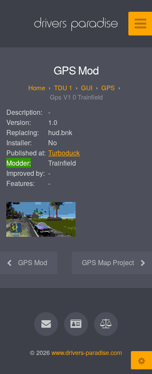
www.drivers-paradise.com (87, 352)
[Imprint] (76, 324)
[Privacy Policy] (106, 324)
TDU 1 (63, 87)
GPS (108, 87)
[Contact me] (46, 324)
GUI (86, 87)
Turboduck (64, 153)
